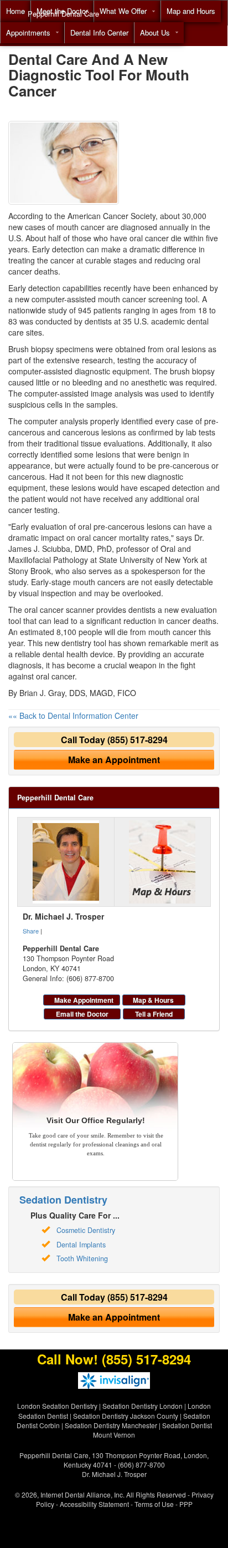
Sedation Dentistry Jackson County (125, 1415)
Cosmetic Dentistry (85, 1230)
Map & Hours (153, 1000)
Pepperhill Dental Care (63, 13)
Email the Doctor (82, 1014)
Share (31, 930)
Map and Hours (191, 11)
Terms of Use (154, 1504)
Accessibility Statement (94, 1504)
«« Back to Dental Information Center (73, 715)
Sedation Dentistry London (142, 1405)
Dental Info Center (99, 32)
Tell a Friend (154, 1014)
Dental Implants (81, 1245)
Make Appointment (83, 1000)
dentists (142, 609)
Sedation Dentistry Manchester (111, 1425)
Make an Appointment (114, 759)
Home (15, 11)
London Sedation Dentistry (57, 1405)
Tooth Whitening (82, 1258)
